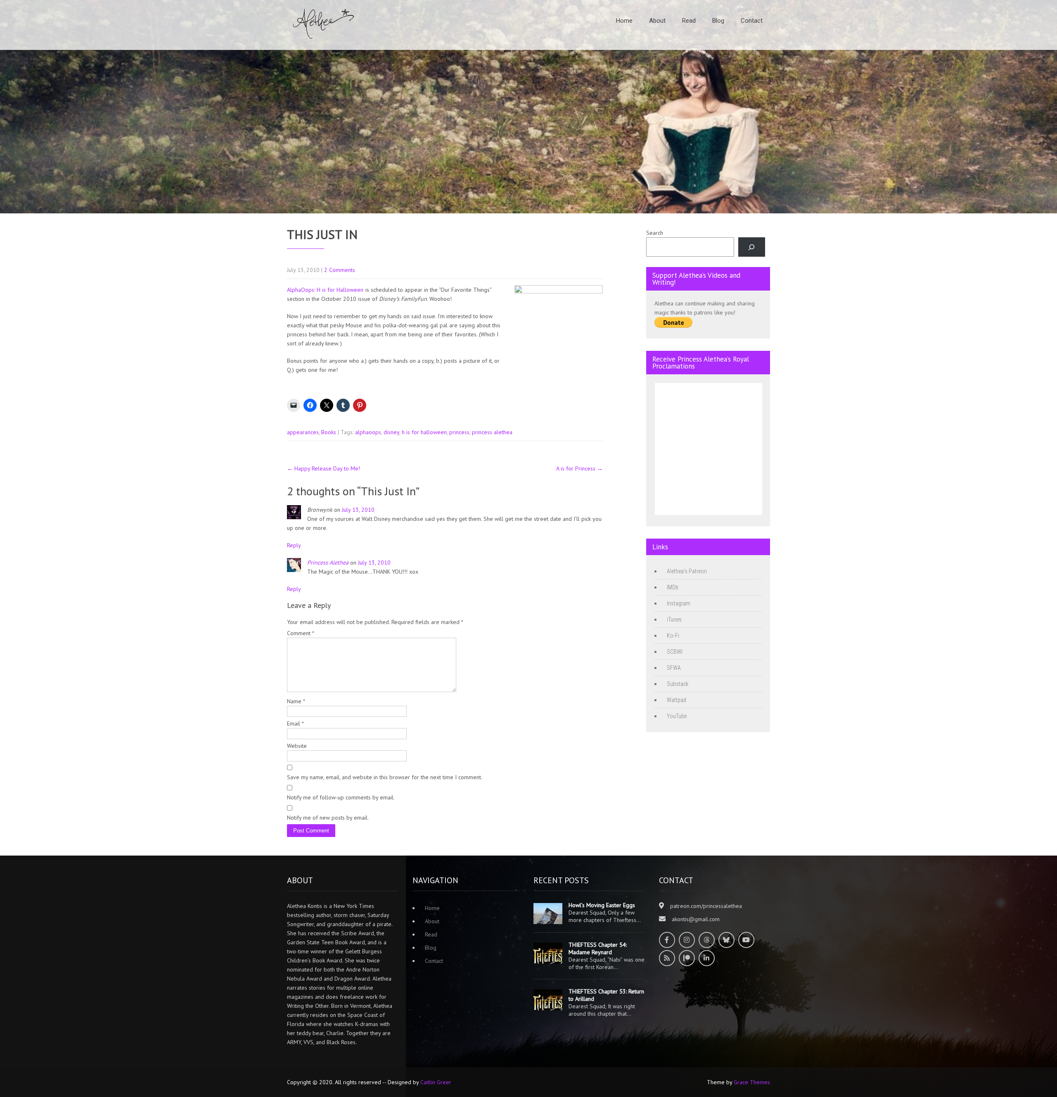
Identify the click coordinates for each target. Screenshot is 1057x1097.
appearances (303, 432)
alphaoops (368, 432)
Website (297, 745)
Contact (752, 20)
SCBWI (675, 651)
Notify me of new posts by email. (328, 817)
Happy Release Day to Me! (323, 468)
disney (391, 432)
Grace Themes (752, 1082)
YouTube (677, 716)
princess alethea (492, 432)
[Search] (751, 247)
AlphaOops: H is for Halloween (325, 289)
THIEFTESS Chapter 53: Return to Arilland (606, 995)
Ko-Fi (673, 635)
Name (296, 701)
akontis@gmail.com (696, 919)
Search (654, 232)
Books (328, 432)
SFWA (674, 667)
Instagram (678, 603)
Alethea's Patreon (687, 571)
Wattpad (676, 700)
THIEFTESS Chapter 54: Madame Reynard (598, 948)
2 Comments (339, 270)
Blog (718, 20)
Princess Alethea (327, 562)
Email (295, 723)
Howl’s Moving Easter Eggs (602, 905)
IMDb (672, 587)
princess (459, 432)
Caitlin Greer (435, 1082)
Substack (677, 684)
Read (689, 20)
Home (624, 20)
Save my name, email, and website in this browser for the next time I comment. (384, 777)
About (657, 20)
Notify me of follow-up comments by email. (341, 797)
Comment (300, 633)
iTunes (674, 619)
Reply (294, 545)
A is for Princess (579, 468)
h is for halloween (424, 432)
